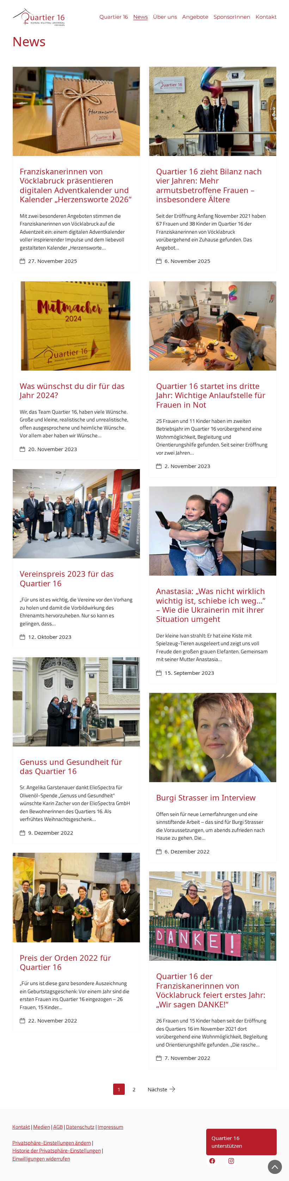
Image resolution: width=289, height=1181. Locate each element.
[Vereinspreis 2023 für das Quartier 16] (76, 513)
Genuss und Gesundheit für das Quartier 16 (71, 766)
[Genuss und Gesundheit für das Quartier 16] (76, 702)
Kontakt (21, 1127)
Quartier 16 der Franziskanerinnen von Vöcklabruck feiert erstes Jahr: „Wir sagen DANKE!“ (210, 990)
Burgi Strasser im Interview (206, 797)
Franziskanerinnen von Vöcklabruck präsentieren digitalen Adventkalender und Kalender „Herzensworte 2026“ (75, 185)
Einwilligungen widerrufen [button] (41, 1158)
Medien (41, 1127)
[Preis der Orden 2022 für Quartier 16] (76, 897)
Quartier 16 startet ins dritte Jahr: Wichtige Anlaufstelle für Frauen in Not (210, 395)
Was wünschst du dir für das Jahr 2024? (72, 390)
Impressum (110, 1127)
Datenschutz (80, 1127)
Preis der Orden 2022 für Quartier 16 (65, 962)
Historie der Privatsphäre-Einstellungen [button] (56, 1150)
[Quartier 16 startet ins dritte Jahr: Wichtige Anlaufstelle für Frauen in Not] (212, 326)
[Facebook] (212, 1161)
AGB (58, 1127)
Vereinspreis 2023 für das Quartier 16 (67, 578)
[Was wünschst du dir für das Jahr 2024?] (76, 326)
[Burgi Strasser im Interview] (212, 737)
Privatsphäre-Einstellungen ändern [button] (51, 1143)
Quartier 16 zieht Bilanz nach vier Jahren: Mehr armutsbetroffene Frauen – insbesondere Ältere (209, 185)
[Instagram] (231, 1161)
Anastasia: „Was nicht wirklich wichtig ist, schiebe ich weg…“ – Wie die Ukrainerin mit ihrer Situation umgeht (210, 605)
